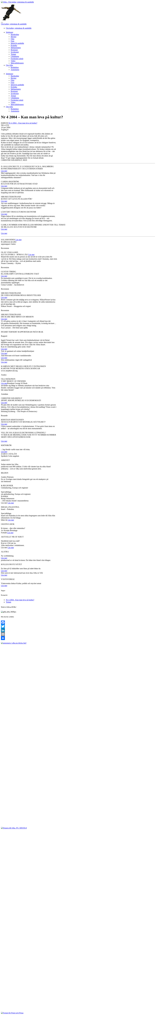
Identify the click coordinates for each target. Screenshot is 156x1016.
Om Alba (9, 65)
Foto (12, 41)
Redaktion (15, 67)
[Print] (78, 634)
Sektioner (9, 32)
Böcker (13, 37)
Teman (13, 54)
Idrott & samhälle (17, 43)
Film (12, 39)
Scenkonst (15, 52)
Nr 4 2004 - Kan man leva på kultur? (20, 600)
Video (13, 61)
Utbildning (15, 56)
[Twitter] (78, 626)
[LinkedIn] (78, 630)
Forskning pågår (17, 59)
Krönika (14, 45)
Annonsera (15, 70)
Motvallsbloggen (17, 63)
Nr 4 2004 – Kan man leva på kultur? (23, 123)
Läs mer (4, 171)
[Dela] (78, 638)
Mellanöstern (16, 48)
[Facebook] (78, 622)
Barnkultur (15, 34)
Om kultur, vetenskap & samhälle (14, 24)
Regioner (14, 50)
